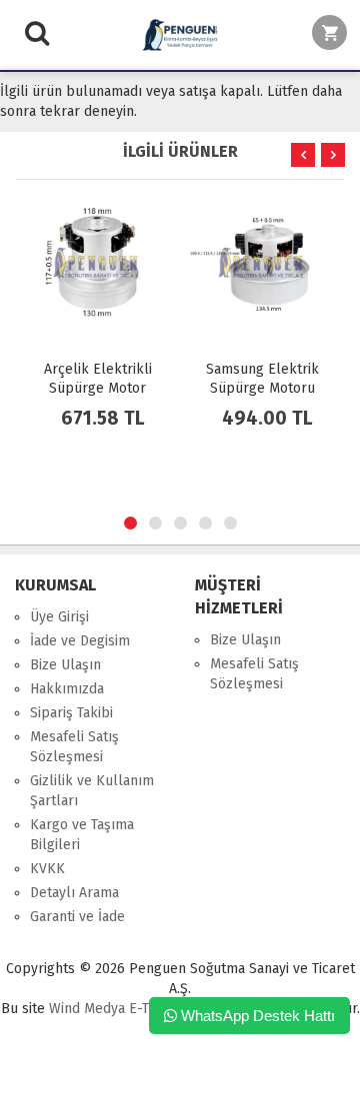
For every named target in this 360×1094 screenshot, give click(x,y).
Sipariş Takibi (71, 712)
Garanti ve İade (77, 916)
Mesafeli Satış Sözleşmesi (74, 746)
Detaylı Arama (74, 892)
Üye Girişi (59, 616)
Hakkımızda (67, 688)
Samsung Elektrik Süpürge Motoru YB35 (262, 388)
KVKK (47, 868)
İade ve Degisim (80, 640)
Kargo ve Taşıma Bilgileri (82, 834)
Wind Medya (87, 1008)
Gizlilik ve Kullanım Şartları (92, 790)
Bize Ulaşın (65, 664)
